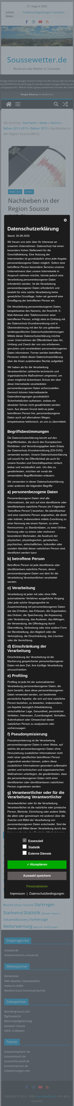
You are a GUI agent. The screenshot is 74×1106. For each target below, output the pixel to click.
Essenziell (35, 840)
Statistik (34, 847)
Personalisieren (37, 886)
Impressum (17, 893)
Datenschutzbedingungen (46, 893)
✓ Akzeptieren (37, 864)
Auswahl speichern (37, 875)
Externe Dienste (39, 853)
